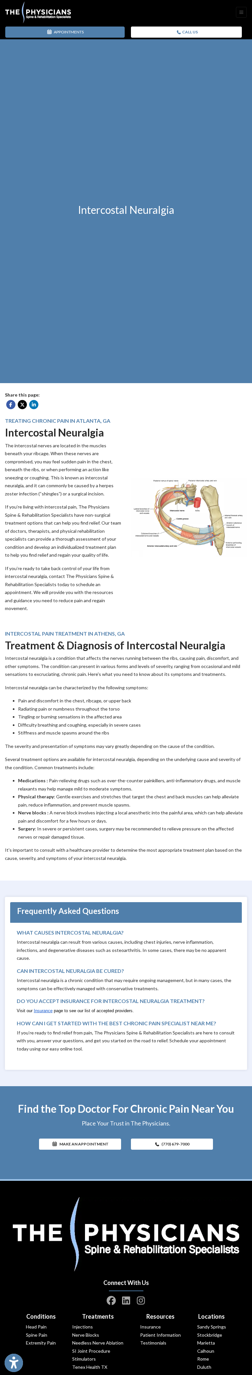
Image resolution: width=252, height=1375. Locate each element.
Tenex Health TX (89, 1367)
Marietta (206, 1343)
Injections (82, 1326)
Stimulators (84, 1359)
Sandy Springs (211, 1326)
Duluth (204, 1367)
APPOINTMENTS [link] (68, 31)
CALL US (189, 31)
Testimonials (153, 1343)
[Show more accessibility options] (14, 1362)
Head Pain (36, 1326)
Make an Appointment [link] (83, 1144)
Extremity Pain (41, 1343)
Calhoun (205, 1351)
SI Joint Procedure (91, 1351)
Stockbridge (209, 1335)
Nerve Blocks (85, 1335)
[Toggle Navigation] (241, 12)
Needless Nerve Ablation (97, 1343)
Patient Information (160, 1335)
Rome (203, 1359)
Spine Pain (36, 1335)
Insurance (150, 1326)
